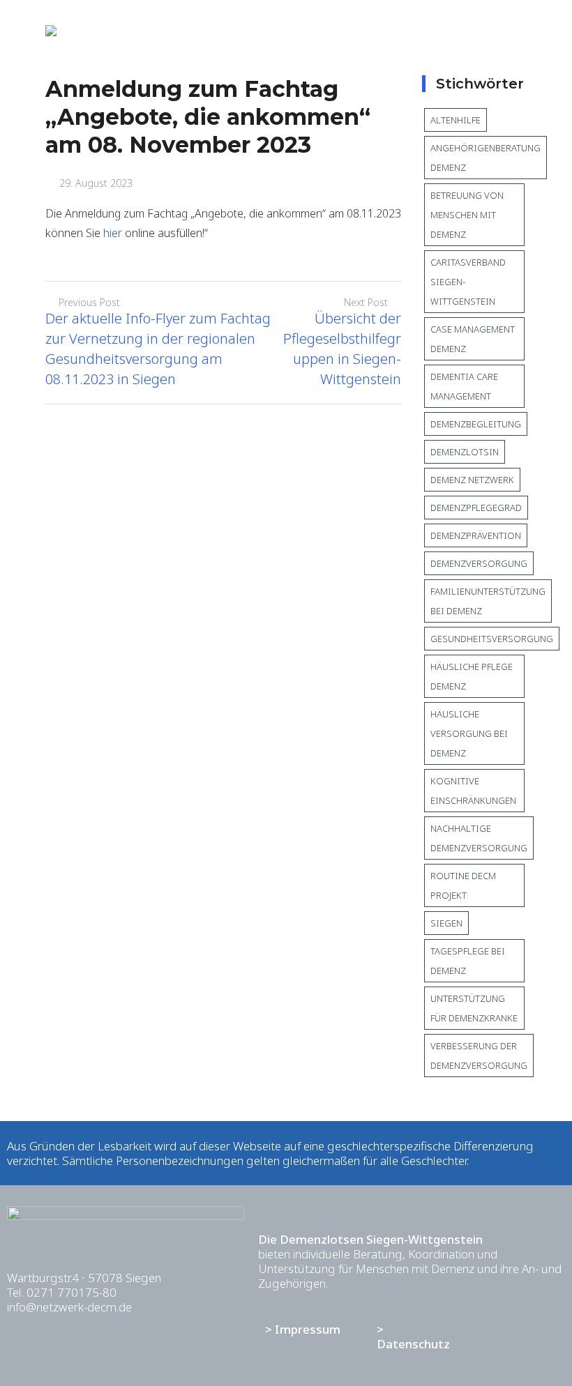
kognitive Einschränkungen (473, 791)
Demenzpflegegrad (476, 507)
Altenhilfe (455, 120)
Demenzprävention (475, 535)
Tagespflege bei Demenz (467, 961)
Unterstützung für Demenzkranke (474, 1008)
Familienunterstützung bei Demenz (487, 601)
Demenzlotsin (464, 452)
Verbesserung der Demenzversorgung (478, 1056)
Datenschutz (413, 1344)
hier (112, 233)
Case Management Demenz (472, 339)
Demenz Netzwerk (472, 479)
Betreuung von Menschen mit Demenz (467, 215)
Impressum (307, 1329)
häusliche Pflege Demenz (471, 676)
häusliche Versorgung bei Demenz (469, 733)
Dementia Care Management (464, 386)
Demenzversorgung (478, 563)
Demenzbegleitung (475, 424)
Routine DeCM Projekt (463, 885)
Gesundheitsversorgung (491, 638)
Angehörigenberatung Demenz (485, 158)
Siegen (446, 923)
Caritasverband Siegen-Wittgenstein (468, 281)
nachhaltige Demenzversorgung (478, 838)
